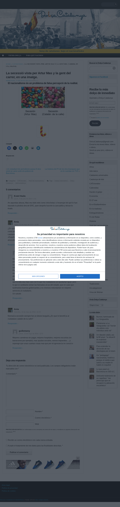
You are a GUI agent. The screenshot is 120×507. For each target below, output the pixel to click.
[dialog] (60, 253)
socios (40, 238)
